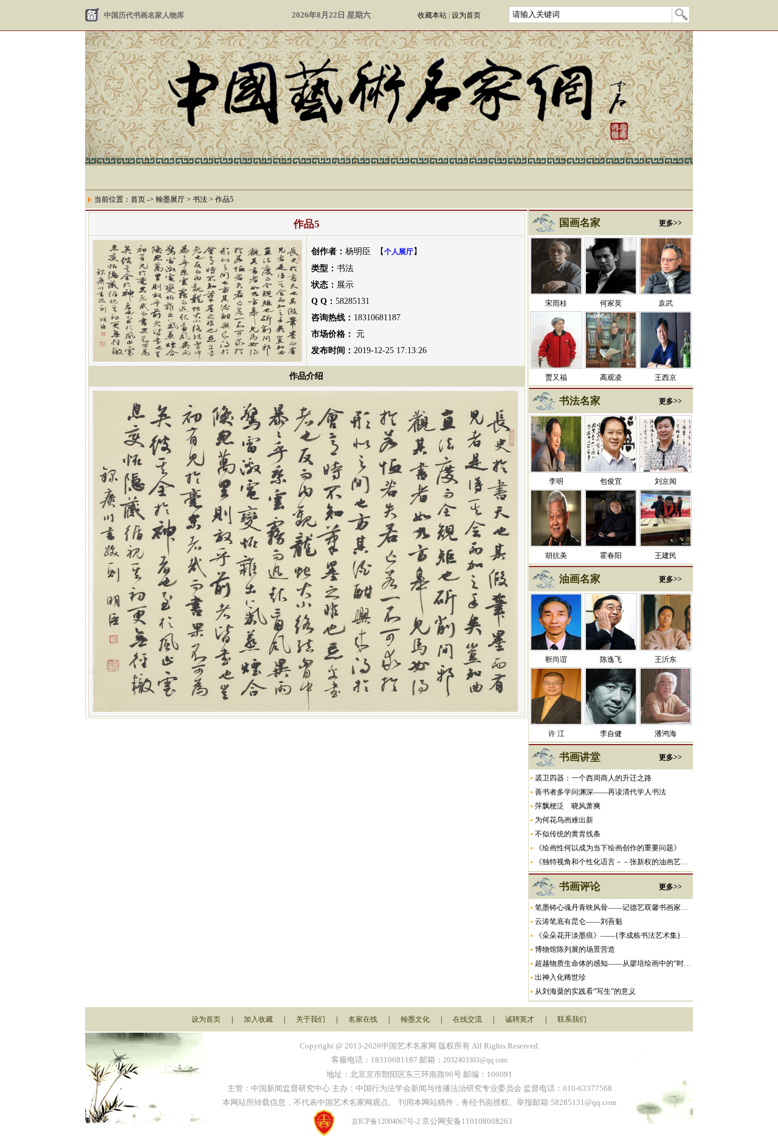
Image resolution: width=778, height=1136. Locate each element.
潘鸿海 (665, 733)
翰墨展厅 (170, 199)
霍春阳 (611, 555)
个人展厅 (398, 251)
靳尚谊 (556, 659)
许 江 (556, 733)
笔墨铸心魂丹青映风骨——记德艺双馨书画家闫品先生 (622, 907)
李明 (556, 481)
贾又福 (556, 377)
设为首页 (466, 15)
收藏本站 (432, 15)
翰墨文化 (415, 1019)
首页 (138, 199)
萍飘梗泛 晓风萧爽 (568, 806)
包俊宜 (611, 481)
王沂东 (665, 659)
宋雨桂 (556, 303)
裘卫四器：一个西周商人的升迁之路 (593, 778)
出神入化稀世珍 (560, 977)
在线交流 (467, 1019)
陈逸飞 (611, 659)
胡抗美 (556, 555)
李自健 (611, 733)
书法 (200, 199)
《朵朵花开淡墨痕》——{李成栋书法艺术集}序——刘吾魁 (630, 935)
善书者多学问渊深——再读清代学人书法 (600, 792)
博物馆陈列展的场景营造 (575, 949)
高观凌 (611, 377)
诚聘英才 (519, 1019)
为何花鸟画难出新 (564, 820)
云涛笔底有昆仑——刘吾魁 (578, 921)
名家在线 (362, 1019)
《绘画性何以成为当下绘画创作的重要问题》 (608, 848)
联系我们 (572, 1019)
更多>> (670, 223)
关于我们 (310, 1019)
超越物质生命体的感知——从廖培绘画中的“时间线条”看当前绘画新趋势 (651, 963)
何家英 (611, 303)
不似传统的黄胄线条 (568, 834)
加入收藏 (258, 1019)
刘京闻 (665, 481)
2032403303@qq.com (475, 1060)
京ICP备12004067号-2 (385, 1121)
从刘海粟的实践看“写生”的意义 (585, 991)
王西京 (665, 377)
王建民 (665, 555)
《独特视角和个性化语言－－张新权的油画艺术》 (615, 862)
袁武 (665, 303)
